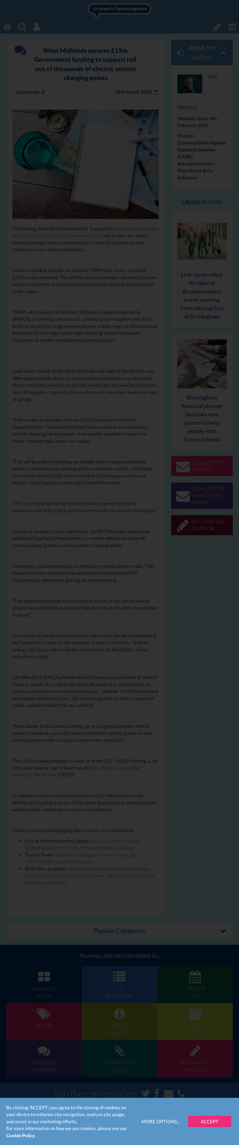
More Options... (161, 1121)
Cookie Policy (20, 1135)
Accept (209, 1121)
